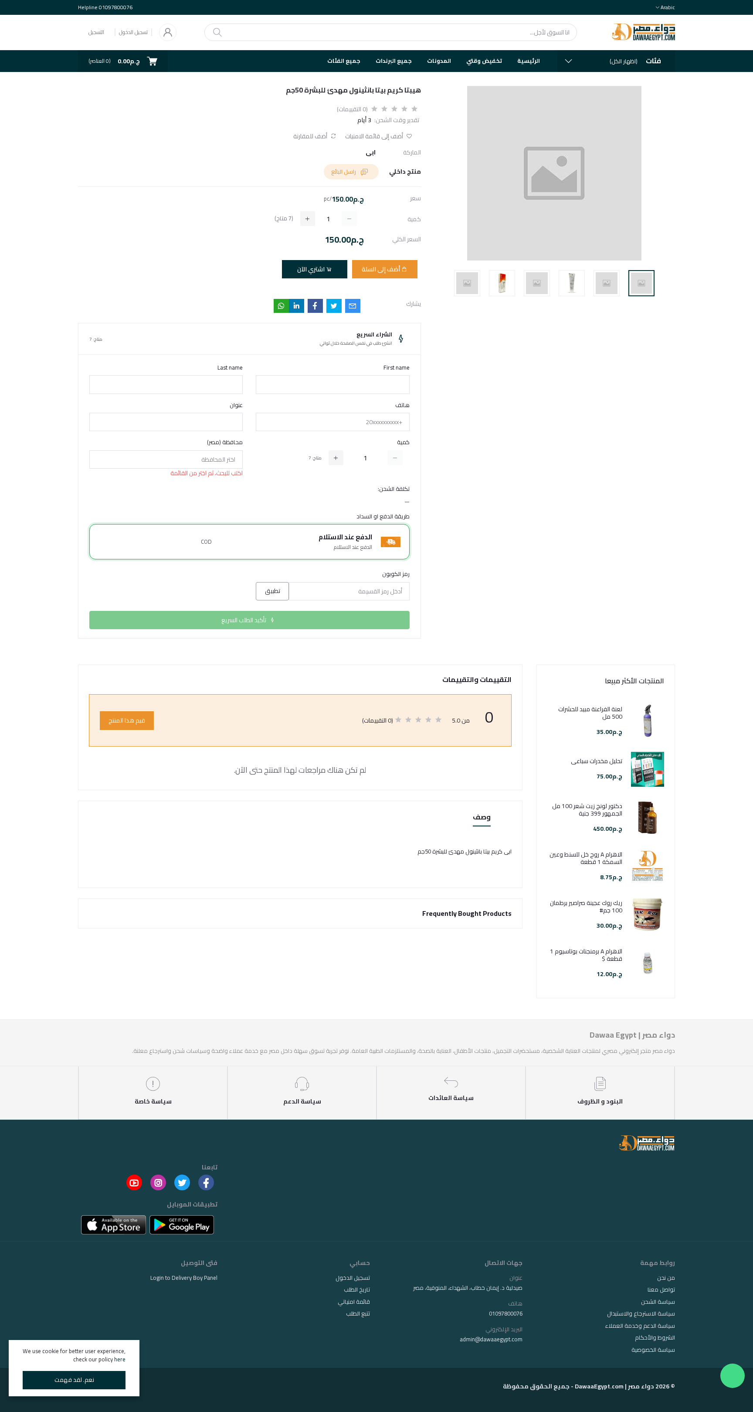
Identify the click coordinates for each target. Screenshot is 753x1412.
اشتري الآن (311, 269)
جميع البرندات (394, 60)
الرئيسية (528, 60)
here (120, 1359)
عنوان (236, 405)
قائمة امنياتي (354, 1301)
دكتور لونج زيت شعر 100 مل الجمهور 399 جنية (587, 809)
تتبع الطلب (358, 1313)
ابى (371, 152)
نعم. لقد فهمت (74, 1379)
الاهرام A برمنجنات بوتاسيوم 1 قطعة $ (586, 955)
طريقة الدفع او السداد (383, 516)
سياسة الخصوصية (653, 1349)
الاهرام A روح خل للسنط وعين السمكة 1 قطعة (585, 858)
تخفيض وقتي (484, 60)
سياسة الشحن (658, 1301)
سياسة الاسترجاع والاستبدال (641, 1313)
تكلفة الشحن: (394, 489)
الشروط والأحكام (655, 1337)
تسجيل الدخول (133, 32)
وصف (482, 817)
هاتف (402, 405)
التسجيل (96, 32)
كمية (403, 442)
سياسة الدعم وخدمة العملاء (640, 1325)
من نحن (666, 1277)
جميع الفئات (343, 60)
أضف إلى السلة (381, 269)
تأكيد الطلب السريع (244, 620)
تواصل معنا (661, 1289)
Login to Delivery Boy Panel (183, 1277)
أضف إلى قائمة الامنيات (374, 136)
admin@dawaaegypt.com (491, 1339)
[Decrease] (394, 457)
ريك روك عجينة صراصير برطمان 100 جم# (586, 906)
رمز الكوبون (396, 574)
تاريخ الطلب (357, 1289)
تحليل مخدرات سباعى (596, 761)
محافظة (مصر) (225, 442)
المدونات (439, 60)
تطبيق (272, 590)
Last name (230, 367)
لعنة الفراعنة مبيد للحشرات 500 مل (590, 713)
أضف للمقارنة (311, 136)
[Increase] (336, 457)
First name (396, 367)
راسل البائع (344, 171)
